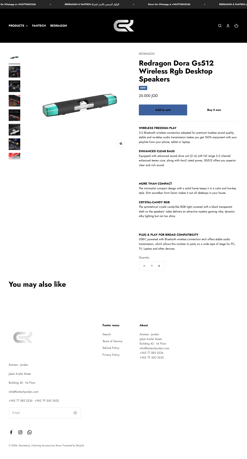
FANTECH (39, 26)
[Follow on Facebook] (11, 432)
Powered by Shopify (73, 445)
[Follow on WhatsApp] (29, 432)
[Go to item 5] (14, 115)
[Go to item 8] (14, 159)
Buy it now (214, 110)
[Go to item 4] (14, 101)
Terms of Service (112, 341)
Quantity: (144, 257)
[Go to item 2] (14, 72)
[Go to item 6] (14, 130)
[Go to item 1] (14, 57)
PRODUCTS (16, 26)
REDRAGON (58, 26)
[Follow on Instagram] (20, 432)
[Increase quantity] (159, 266)
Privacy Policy (111, 355)
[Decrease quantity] (144, 266)
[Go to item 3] (14, 86)
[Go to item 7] (14, 144)
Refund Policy (111, 348)
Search (107, 334)
